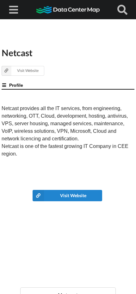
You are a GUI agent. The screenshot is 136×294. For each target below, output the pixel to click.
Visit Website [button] (28, 70)
